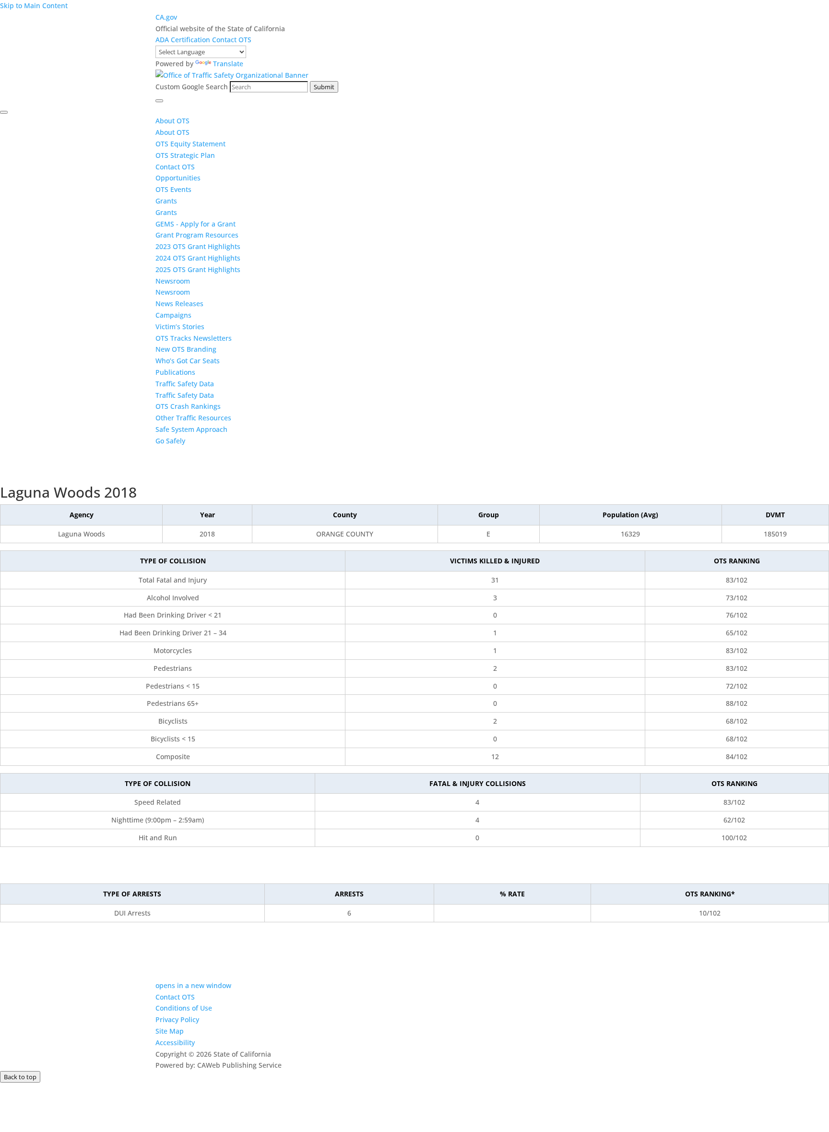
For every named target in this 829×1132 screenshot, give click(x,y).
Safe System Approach (191, 429)
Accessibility (175, 1042)
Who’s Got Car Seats (187, 360)
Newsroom (172, 281)
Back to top (20, 1076)
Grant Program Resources (196, 234)
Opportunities (178, 177)
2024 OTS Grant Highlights (197, 257)
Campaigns (173, 315)
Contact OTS (231, 39)
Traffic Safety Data (184, 383)
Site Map (169, 1031)
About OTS (172, 120)
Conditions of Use (183, 1008)
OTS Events (173, 189)
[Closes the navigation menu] (4, 112)
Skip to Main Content (34, 5)
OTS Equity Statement (191, 143)
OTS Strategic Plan (185, 155)
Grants (166, 200)
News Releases (179, 303)
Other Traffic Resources (193, 417)
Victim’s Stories (179, 326)
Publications (175, 372)
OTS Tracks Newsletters (193, 338)
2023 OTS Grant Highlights (197, 246)
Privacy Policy (177, 1019)
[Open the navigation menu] (159, 100)
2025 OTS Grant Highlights (197, 269)
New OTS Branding (185, 349)
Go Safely (170, 440)
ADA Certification (183, 39)
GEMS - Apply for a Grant (195, 223)
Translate (228, 63)
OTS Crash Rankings (188, 406)
